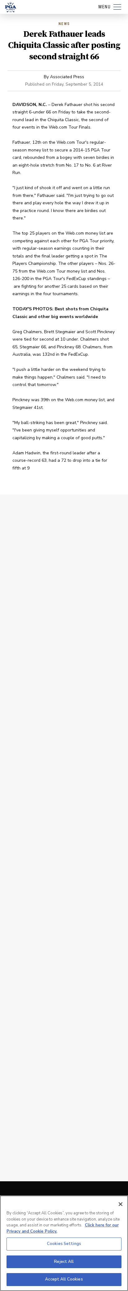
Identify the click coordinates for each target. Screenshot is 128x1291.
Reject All (64, 1261)
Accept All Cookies (64, 1279)
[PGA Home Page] (10, 7)
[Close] (120, 1204)
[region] (64, 1243)
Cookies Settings (64, 1243)
